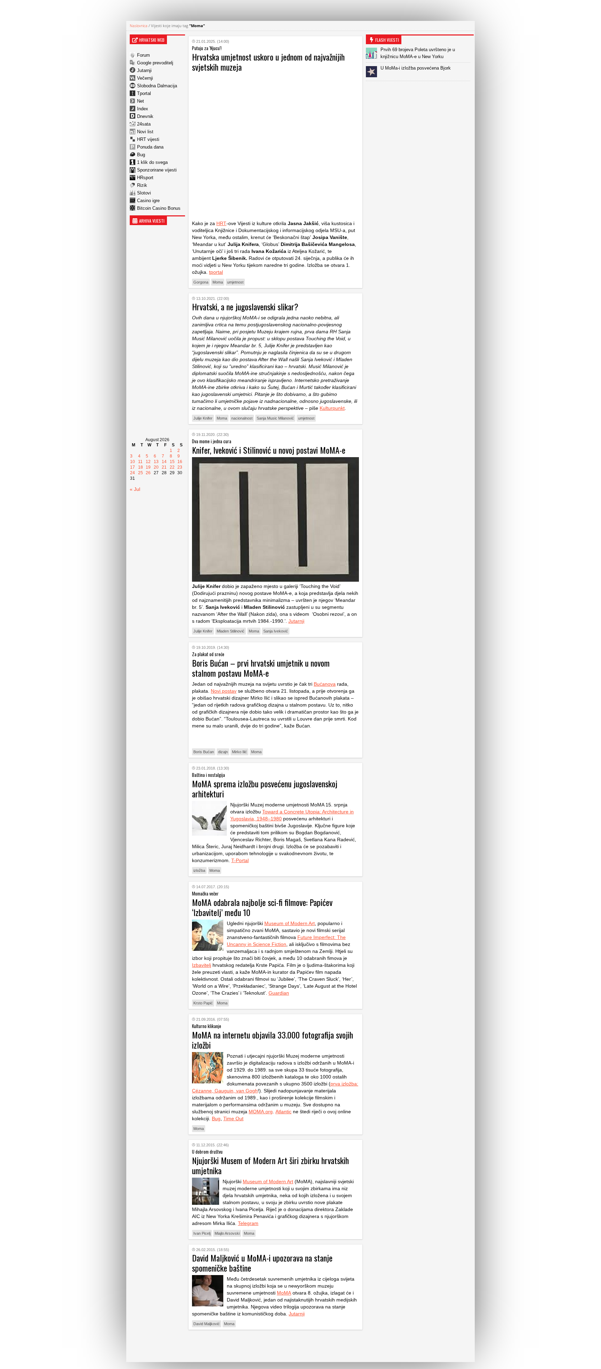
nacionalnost (242, 418)
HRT (221, 223)
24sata (144, 124)
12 (148, 461)
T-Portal (240, 860)
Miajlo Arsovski (227, 1233)
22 (172, 467)
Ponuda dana (150, 147)
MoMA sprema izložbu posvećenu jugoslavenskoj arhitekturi (264, 788)
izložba (199, 870)
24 (132, 472)
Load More (275, 1345)
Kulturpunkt (332, 408)
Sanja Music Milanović (275, 418)
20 (156, 467)
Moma (218, 282)
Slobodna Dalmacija (157, 85)
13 (156, 461)
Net (140, 101)
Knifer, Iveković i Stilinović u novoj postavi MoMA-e (268, 450)
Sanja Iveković (275, 631)
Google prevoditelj (155, 62)
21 (164, 467)
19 (148, 467)
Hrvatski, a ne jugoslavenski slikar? (245, 306)
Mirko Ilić (239, 752)
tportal (216, 272)
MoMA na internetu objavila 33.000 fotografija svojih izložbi (272, 1039)
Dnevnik (145, 116)
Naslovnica (138, 25)
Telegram (248, 1223)
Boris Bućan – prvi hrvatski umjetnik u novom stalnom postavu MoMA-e (261, 667)
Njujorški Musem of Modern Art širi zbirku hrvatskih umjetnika (270, 1165)
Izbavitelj (201, 965)
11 (140, 461)
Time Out (233, 1118)
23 (179, 467)
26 (148, 472)
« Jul (135, 489)
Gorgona (200, 282)
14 (164, 461)
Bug (141, 154)
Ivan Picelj (201, 1233)
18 (140, 467)
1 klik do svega (152, 162)
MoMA (284, 1293)
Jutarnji (144, 70)
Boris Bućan (203, 752)
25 (140, 472)
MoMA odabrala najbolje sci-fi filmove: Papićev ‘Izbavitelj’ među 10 (262, 907)
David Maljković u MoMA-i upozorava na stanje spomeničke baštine (262, 1262)
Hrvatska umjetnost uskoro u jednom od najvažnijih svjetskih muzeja (268, 61)
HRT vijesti (148, 139)
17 (132, 467)
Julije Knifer (203, 418)
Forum (143, 55)
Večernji (145, 78)
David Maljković (206, 1324)
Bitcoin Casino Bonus (159, 208)
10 (132, 461)
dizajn (223, 752)
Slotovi (144, 193)
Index (142, 108)
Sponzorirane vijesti (157, 170)
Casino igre (148, 200)
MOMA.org (261, 1111)
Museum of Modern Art (289, 923)
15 (172, 461)
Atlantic (283, 1111)
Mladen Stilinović (231, 631)
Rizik (142, 185)
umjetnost (235, 282)
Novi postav (224, 691)
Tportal (144, 93)
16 (179, 461)
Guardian (279, 993)
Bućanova (325, 684)
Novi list (145, 131)
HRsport (145, 177)
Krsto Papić (203, 1003)
